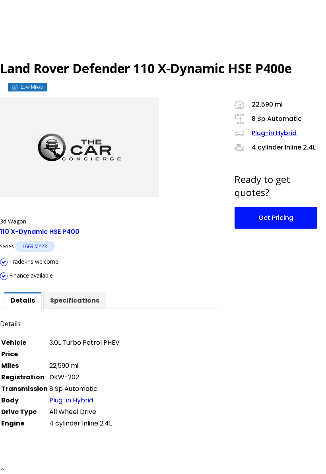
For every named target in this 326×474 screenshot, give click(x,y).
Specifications (74, 300)
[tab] (23, 300)
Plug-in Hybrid (71, 400)
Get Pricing (275, 217)
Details (23, 300)
